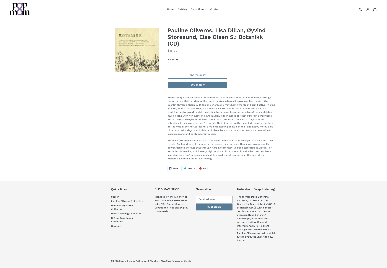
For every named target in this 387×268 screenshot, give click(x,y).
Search (115, 196)
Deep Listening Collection (126, 213)
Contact (116, 226)
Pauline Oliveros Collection (127, 201)
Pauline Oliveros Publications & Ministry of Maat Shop (145, 261)
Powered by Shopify (181, 261)
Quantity (173, 59)
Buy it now (198, 85)
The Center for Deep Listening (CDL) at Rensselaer (256, 204)
